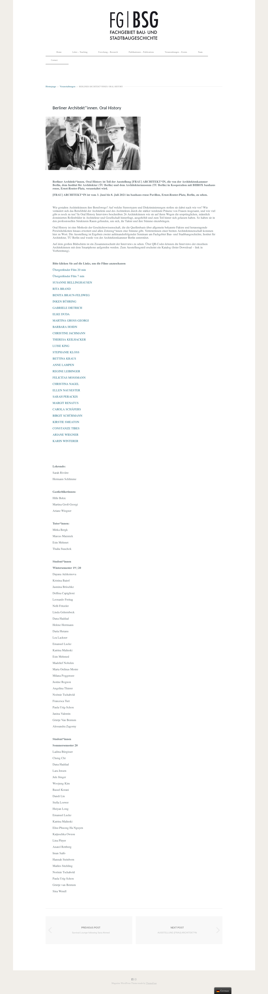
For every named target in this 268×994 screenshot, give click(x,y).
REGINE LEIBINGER (66, 371)
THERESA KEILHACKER (69, 339)
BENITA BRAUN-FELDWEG (71, 295)
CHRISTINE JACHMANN (69, 333)
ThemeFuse (151, 983)
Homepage (51, 86)
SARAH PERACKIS (65, 396)
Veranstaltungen (67, 86)
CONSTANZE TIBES (66, 428)
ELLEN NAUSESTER (66, 390)
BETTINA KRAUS (64, 358)
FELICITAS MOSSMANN (69, 377)
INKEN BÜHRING (64, 301)
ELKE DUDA (61, 314)
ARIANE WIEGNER (65, 434)
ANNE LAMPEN (63, 365)
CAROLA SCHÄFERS (67, 409)
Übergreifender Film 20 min (69, 270)
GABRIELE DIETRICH (67, 308)
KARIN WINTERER (65, 441)
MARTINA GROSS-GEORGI (71, 320)
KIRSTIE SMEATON (66, 422)
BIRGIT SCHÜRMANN (67, 415)
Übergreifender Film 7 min (68, 276)
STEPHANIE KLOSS (66, 352)
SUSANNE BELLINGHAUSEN (72, 282)
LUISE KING (61, 346)
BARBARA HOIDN (65, 327)
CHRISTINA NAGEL (66, 384)
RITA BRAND (62, 289)
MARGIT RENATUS (66, 403)
